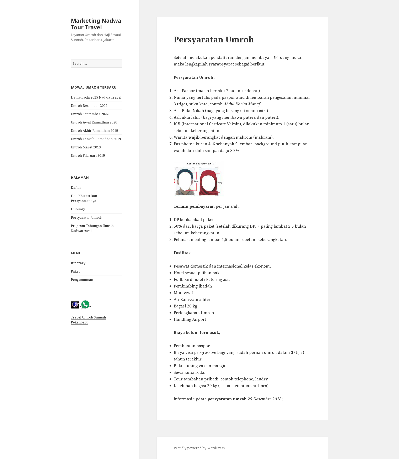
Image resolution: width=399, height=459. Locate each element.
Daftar (76, 187)
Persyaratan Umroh (86, 217)
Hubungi (78, 209)
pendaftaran (222, 57)
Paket (75, 271)
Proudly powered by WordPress (199, 448)
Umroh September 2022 (90, 114)
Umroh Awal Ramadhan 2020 (94, 122)
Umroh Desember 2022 (89, 105)
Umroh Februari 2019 (88, 155)
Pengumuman (82, 279)
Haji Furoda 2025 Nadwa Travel (96, 97)
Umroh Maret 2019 (86, 147)
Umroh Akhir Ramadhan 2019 (94, 130)
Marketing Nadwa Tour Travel (96, 24)
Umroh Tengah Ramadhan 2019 (96, 139)
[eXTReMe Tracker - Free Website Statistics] (75, 304)
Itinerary (78, 263)
